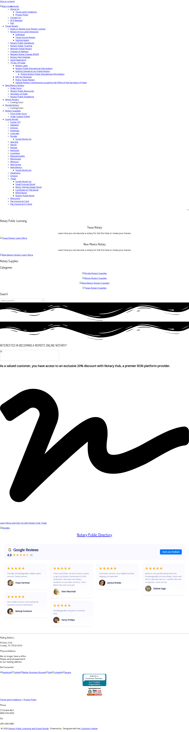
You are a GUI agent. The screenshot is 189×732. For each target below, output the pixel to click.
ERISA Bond (21, 192)
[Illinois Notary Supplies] (94, 278)
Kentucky (14, 150)
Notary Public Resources (22, 91)
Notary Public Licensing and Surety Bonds (28, 728)
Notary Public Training (21, 45)
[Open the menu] (188, 209)
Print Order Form (18, 113)
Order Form (15, 88)
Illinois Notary (12, 99)
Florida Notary (12, 105)
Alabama (14, 125)
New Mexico (16, 167)
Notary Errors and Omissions (24, 31)
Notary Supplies (13, 110)
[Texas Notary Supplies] (94, 288)
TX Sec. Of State (17, 62)
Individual (20, 34)
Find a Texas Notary (25, 79)
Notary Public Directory (94, 534)
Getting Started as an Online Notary (32, 71)
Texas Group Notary (25, 37)
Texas (13, 178)
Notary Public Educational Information (33, 68)
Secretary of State (19, 93)
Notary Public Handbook (22, 43)
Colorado (14, 133)
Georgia (14, 142)
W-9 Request (16, 20)
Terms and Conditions (26, 12)
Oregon (14, 175)
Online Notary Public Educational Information (42, 74)
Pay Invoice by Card (19, 201)
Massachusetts (17, 156)
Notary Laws (21, 65)
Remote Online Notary (21, 48)
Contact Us (15, 17)
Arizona (14, 127)
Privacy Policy (21, 14)
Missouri (14, 161)
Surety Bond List (23, 139)
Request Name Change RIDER (24, 54)
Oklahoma (15, 173)
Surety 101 (15, 122)
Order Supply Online (20, 116)
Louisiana (15, 153)
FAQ (12, 23)
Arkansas (14, 130)
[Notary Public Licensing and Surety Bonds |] (6, 6)
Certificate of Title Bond (26, 190)
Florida (13, 136)
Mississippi (15, 158)
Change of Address (19, 51)
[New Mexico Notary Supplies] (94, 283)
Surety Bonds (11, 119)
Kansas (13, 147)
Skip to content (7, 1)
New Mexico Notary (14, 85)
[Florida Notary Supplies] (94, 273)
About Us (14, 9)
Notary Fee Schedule (20, 57)
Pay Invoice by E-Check (21, 204)
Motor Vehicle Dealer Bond (28, 187)
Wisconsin (15, 198)
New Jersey (15, 164)
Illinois (13, 144)
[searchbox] (22, 300)
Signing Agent (22, 40)
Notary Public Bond (24, 195)
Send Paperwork (18, 60)
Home (16, 6)
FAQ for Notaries (23, 77)
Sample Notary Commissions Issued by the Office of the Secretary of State (51, 82)
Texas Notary (11, 26)
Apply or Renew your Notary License (27, 28)
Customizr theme (89, 728)
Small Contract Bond (25, 184)
